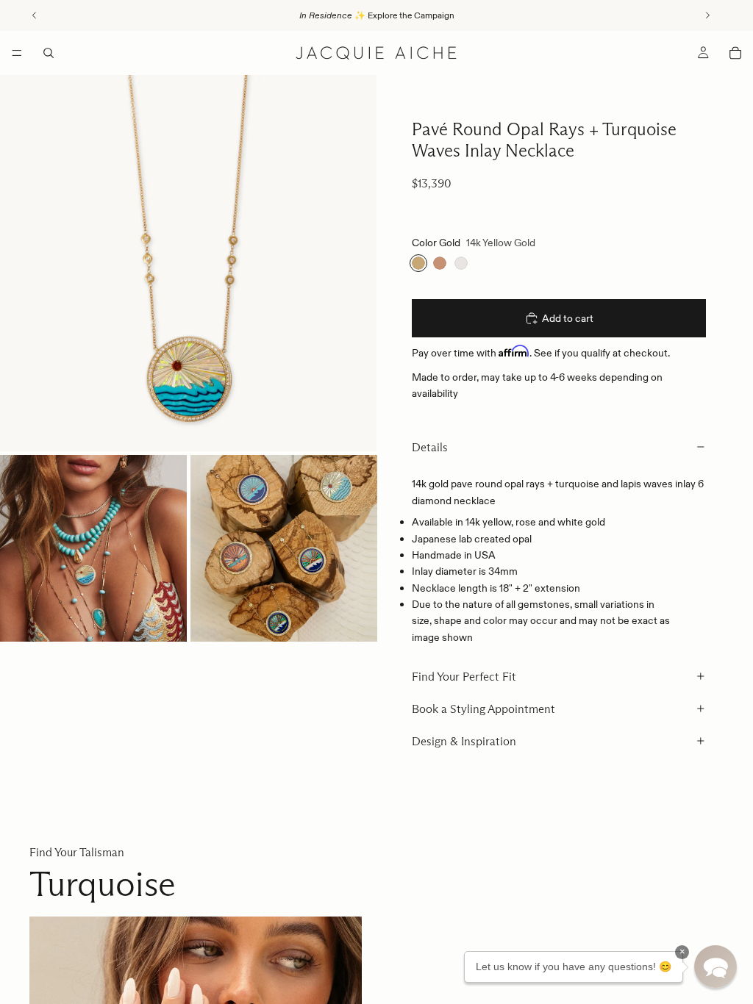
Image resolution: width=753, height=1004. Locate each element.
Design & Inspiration (464, 741)
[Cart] (735, 53)
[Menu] (17, 53)
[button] (715, 966)
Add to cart (567, 318)
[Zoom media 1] (188, 263)
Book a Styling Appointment (483, 709)
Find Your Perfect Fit (464, 677)
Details (430, 447)
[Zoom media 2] (93, 548)
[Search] (48, 53)
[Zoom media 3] (283, 548)
